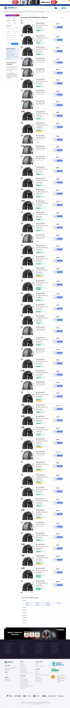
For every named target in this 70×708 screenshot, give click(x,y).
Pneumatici (6, 11)
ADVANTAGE (40, 59)
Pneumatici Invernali (23, 670)
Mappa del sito (38, 680)
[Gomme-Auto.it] (10, 8)
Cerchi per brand (23, 643)
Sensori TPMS (38, 677)
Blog (36, 672)
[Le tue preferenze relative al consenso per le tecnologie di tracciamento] (2, 706)
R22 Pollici (24, 622)
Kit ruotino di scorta (23, 667)
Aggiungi (60, 27)
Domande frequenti (39, 678)
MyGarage (42, 11)
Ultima (32, 20)
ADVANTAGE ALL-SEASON (42, 25)
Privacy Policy (22, 688)
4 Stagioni (16, 11)
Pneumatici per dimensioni (41, 643)
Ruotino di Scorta (37, 11)
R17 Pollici (24, 612)
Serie (12, 27)
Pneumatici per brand (55, 643)
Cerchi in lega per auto (9, 643)
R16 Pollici (24, 610)
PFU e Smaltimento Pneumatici (25, 681)
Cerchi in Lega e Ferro (22, 11)
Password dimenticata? (39, 666)
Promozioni (37, 673)
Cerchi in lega (22, 663)
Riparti (9, 43)
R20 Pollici (24, 620)
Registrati (37, 663)
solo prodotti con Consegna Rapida (13, 40)
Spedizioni (22, 677)
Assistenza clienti (38, 681)
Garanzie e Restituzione (24, 680)
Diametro (16, 27)
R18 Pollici (24, 615)
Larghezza (8, 27)
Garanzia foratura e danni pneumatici (26, 685)
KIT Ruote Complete (30, 11)
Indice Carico (9, 31)
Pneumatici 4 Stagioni (24, 671)
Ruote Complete (23, 666)
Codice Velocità (15, 31)
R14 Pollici (24, 600)
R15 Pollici (24, 607)
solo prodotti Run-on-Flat (12, 35)
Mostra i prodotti (14, 43)
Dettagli (55, 27)
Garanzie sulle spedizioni (24, 684)
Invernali (12, 11)
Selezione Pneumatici (13, 15)
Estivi (10, 11)
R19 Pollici (24, 617)
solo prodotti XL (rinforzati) (13, 37)
